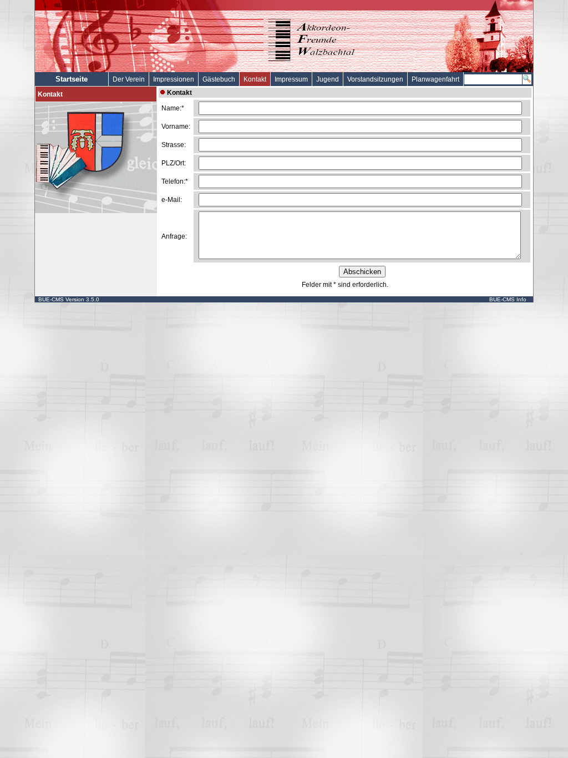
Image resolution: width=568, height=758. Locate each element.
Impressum (291, 79)
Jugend (327, 79)
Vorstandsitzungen (375, 79)
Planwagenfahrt (435, 79)
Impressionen (173, 79)
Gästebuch (219, 79)
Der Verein (128, 79)
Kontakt (255, 79)
